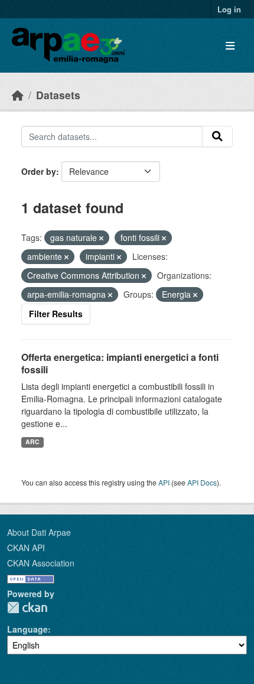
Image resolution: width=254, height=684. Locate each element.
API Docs (202, 482)
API (164, 482)
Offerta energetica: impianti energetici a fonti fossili (120, 363)
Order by (38, 171)
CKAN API (26, 547)
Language (27, 629)
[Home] (18, 94)
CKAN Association (40, 563)
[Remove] (101, 238)
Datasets (58, 94)
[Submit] (217, 136)
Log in (229, 9)
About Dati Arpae (39, 532)
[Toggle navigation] (230, 45)
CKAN (27, 607)
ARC (32, 441)
